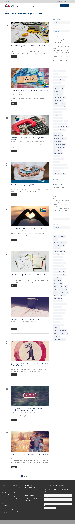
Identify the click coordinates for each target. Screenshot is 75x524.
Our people (4, 492)
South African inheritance (27, 230)
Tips (67, 167)
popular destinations (58, 112)
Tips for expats (57, 170)
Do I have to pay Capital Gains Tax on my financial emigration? (28, 139)
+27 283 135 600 (30, 490)
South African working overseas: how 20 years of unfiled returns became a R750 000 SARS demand (61, 52)
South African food (57, 141)
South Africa (56, 129)
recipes (55, 123)
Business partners (5, 494)
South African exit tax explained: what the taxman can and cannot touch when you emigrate (61, 40)
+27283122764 (59, 1)
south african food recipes (59, 147)
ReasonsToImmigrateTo (58, 120)
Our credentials (5, 490)
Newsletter (19, 94)
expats (62, 88)
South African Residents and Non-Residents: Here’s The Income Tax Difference (30, 46)
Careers (3, 503)
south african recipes (58, 153)
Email (45, 501)
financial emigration (57, 97)
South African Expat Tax (58, 135)
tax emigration (56, 162)
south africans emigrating (58, 159)
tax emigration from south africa (60, 165)
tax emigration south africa (59, 167)
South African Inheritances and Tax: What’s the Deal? (29, 229)
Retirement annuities (21, 458)
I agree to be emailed (49, 505)
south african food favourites (59, 144)
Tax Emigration (15, 490)
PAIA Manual (4, 510)
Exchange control (16, 503)
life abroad (56, 103)
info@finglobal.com (65, 1)
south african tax (11, 1)
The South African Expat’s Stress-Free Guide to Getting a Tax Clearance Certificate (30, 275)
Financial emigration (21, 141)
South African (62, 129)
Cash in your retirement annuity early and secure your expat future (29, 455)
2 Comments (37, 49)
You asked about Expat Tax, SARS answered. (26, 185)
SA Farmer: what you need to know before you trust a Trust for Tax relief (29, 364)
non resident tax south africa (59, 106)
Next (27, 476)
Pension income (15, 505)
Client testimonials (5, 496)
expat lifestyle (56, 88)
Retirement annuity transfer (59, 126)
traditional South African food (59, 173)
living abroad (62, 103)
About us (3, 487)
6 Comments (41, 412)
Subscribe (50, 507)
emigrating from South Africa (59, 85)
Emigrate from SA (57, 82)
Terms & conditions (6, 507)
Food (64, 97)
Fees (3, 499)
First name (46, 493)
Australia (55, 73)
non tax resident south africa (59, 109)
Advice (55, 71)
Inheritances (15, 511)
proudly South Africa (57, 115)
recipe (66, 120)
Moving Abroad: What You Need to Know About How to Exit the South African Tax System (30, 409)
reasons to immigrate (58, 118)
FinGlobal (14, 49)
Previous (13, 476)
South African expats (58, 132)
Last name (46, 497)
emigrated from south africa (59, 79)
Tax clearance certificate (27, 278)
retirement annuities (63, 123)
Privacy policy (4, 505)
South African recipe (58, 150)
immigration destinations (58, 100)
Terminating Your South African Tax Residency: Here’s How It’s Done (29, 91)
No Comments (36, 278)
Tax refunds (14, 498)
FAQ (2, 501)
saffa (67, 126)
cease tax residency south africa (60, 76)
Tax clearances (15, 500)
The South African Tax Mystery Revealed (25, 319)
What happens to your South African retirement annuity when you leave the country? (61, 46)
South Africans (56, 156)
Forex (13, 496)
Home (7, 1)
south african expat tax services (60, 138)
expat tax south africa (58, 91)
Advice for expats (61, 71)
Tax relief (28, 367)
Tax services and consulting (27, 49)
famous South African (58, 94)
